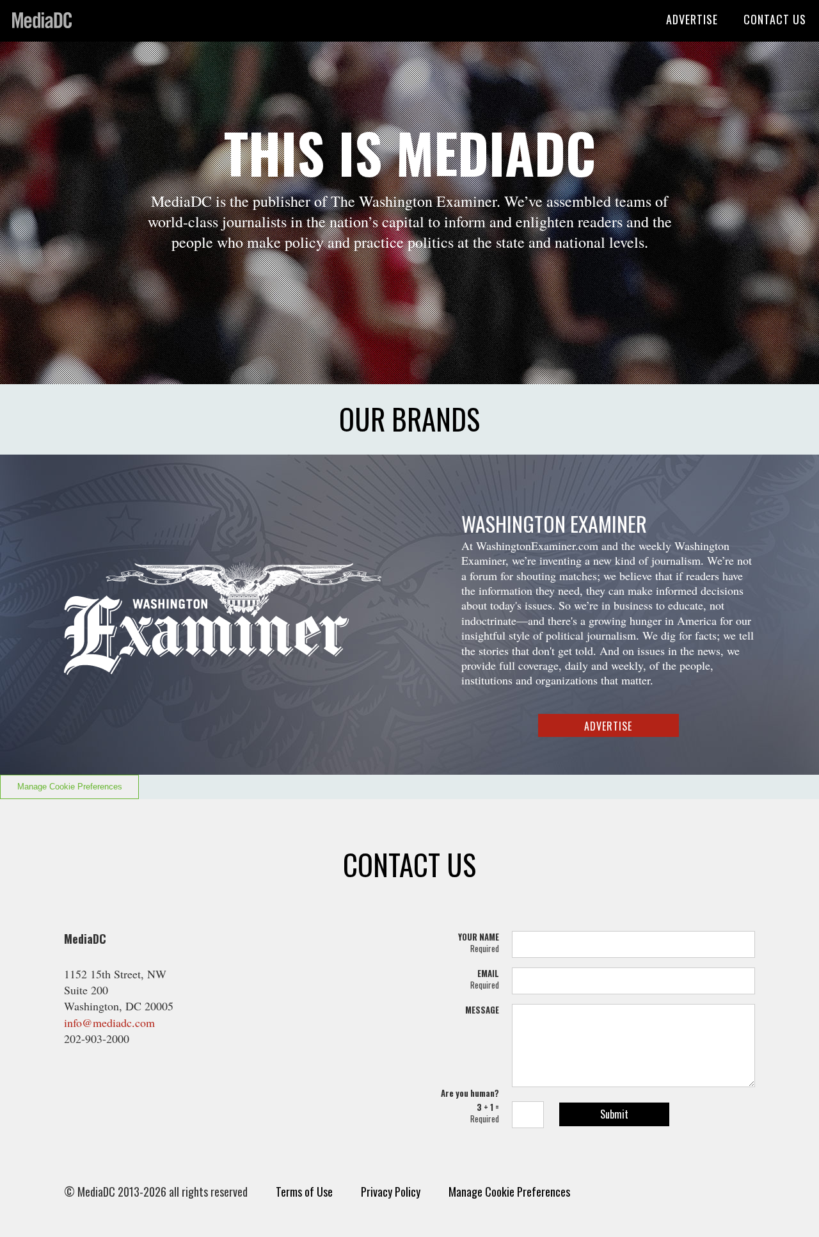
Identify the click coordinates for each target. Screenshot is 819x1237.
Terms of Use (304, 1191)
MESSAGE (482, 1009)
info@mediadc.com (109, 1022)
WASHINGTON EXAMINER (554, 523)
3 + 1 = (484, 1112)
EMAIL (484, 978)
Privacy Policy (390, 1191)
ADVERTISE (692, 19)
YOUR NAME (478, 942)
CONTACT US (774, 19)
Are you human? (470, 1093)
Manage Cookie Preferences (69, 786)
